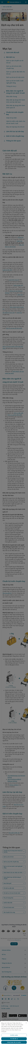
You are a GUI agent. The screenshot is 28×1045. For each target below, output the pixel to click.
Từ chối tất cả (14, 1038)
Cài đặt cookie (14, 1035)
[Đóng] (26, 1023)
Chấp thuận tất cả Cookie (14, 1042)
